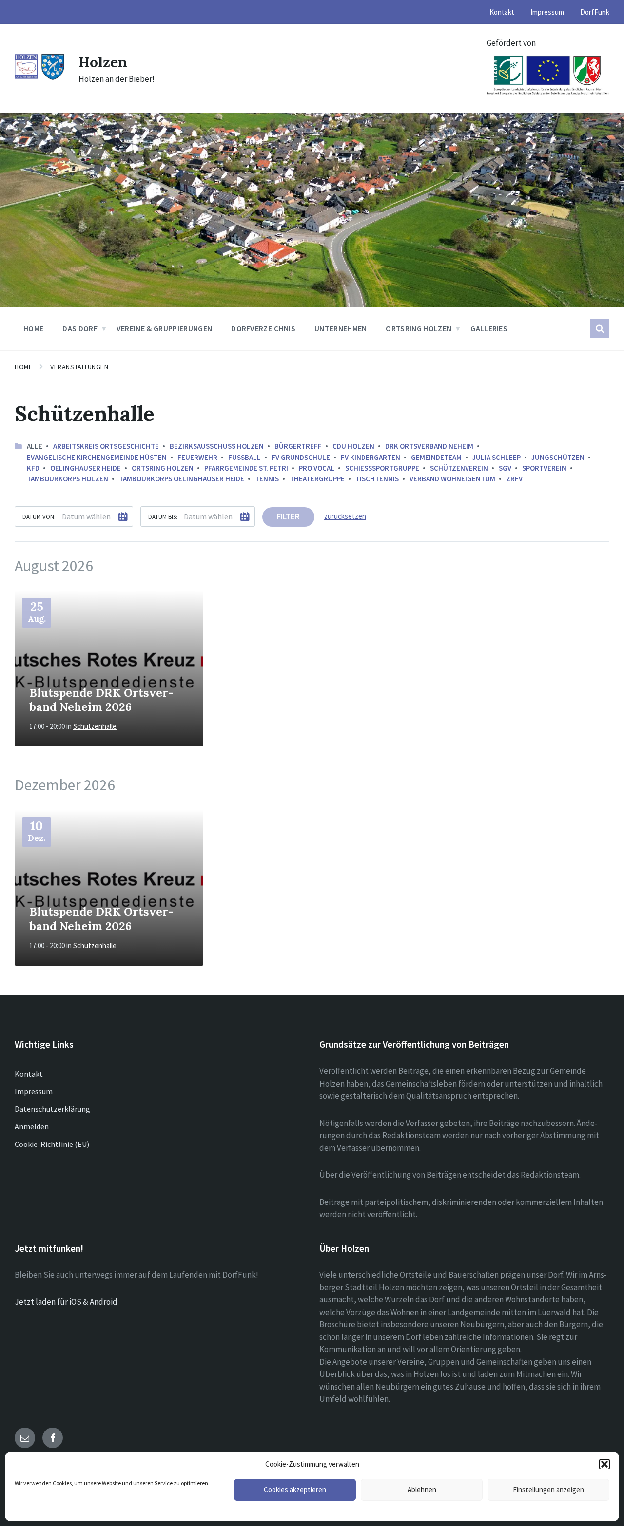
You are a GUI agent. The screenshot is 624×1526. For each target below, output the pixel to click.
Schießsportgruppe (382, 468)
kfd (33, 468)
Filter (288, 516)
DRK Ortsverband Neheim (429, 446)
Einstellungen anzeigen (548, 1489)
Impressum (34, 1091)
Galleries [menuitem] (488, 328)
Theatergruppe (317, 478)
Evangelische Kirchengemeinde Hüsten (97, 457)
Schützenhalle (95, 726)
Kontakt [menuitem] (501, 12)
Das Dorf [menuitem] (80, 328)
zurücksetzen (345, 516)
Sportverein (544, 468)
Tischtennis (377, 478)
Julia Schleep (496, 457)
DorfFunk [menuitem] (594, 12)
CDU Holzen (353, 446)
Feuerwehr (197, 457)
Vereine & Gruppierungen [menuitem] (164, 328)
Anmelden (32, 1126)
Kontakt (29, 1074)
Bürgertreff (298, 446)
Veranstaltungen (79, 366)
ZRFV (514, 478)
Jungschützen (558, 457)
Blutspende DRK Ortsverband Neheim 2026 (101, 699)
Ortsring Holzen (163, 468)
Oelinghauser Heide (85, 468)
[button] (604, 1464)
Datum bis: (162, 516)
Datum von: (39, 516)
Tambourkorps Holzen (67, 478)
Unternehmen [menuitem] (340, 328)
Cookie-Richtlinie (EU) (52, 1144)
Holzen (102, 62)
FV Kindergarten (370, 457)
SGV (505, 468)
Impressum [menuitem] (547, 12)
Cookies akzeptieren (295, 1489)
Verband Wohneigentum (452, 478)
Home (23, 366)
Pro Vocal (316, 468)
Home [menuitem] (33, 328)
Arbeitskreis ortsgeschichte (106, 446)
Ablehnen (422, 1489)
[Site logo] (39, 77)
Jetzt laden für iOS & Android (66, 1302)
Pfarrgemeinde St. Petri (246, 468)
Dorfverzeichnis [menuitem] (263, 328)
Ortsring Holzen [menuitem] (418, 328)
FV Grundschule (301, 457)
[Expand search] (599, 328)
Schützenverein (459, 468)
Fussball (244, 457)
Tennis (267, 478)
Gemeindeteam (436, 457)
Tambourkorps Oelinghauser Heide (181, 478)
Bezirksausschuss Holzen (217, 446)
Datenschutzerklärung (52, 1109)
